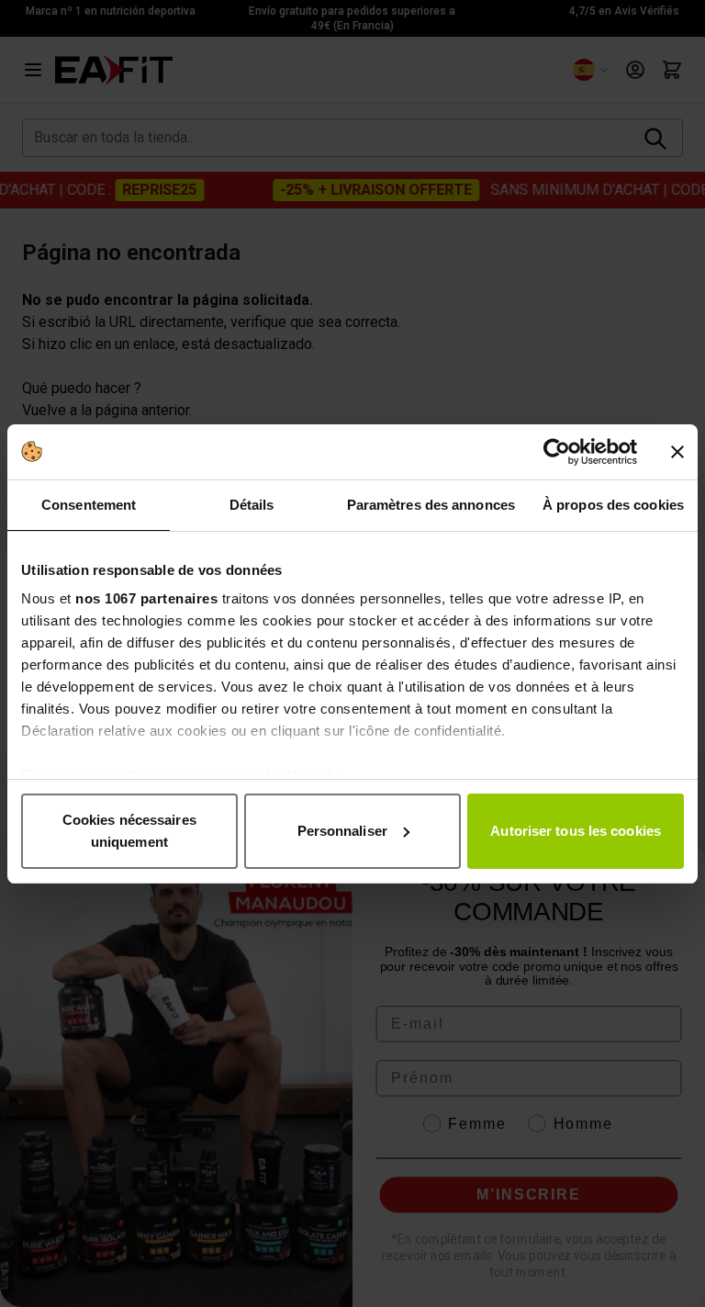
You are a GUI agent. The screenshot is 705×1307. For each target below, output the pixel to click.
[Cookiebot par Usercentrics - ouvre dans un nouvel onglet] (556, 452)
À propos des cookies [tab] (613, 505)
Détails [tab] (251, 505)
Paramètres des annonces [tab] (431, 505)
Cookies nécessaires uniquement (129, 831)
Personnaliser (342, 831)
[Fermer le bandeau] (677, 451)
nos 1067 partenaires (146, 598)
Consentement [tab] (88, 505)
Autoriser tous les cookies (575, 831)
